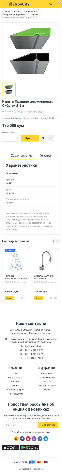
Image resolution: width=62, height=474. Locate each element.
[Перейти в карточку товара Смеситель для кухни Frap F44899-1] (45, 260)
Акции (15, 385)
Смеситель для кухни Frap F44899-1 (44, 277)
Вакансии (15, 381)
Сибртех (34, 118)
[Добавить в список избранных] (22, 298)
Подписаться (48, 425)
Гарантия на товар (46, 385)
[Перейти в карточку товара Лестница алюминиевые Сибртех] (16, 260)
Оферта (46, 389)
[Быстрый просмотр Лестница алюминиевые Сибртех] (28, 249)
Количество (8, 132)
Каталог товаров (15, 389)
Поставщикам (16, 393)
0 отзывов (20, 112)
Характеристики (22, 155)
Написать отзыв (36, 112)
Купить (29, 138)
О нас (15, 373)
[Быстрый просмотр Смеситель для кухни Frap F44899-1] (57, 249)
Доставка (46, 381)
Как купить (46, 373)
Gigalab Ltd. (38, 469)
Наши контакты (15, 377)
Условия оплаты (46, 377)
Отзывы (45, 155)
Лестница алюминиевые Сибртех (16, 277)
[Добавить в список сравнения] (26, 298)
